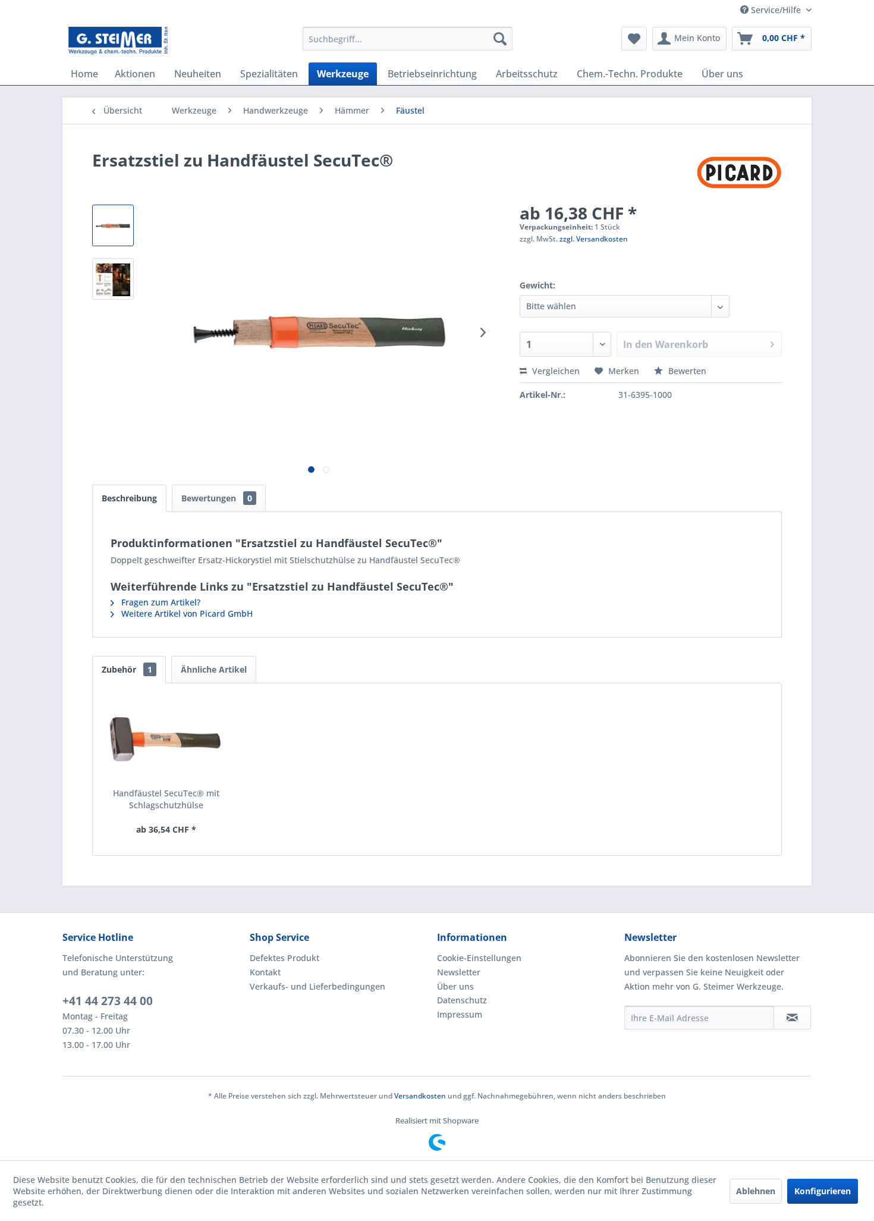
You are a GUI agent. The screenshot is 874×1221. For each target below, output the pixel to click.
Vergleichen (555, 370)
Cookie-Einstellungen (479, 957)
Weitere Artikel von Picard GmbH (186, 613)
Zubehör (127, 669)
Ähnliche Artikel (214, 669)
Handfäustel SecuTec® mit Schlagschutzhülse (166, 799)
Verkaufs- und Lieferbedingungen (317, 986)
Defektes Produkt (284, 957)
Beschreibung (129, 498)
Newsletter (458, 972)
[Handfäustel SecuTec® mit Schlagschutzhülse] (166, 739)
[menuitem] (408, 39)
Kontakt (265, 972)
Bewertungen (216, 498)
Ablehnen (755, 1191)
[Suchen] (500, 39)
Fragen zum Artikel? (159, 602)
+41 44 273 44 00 (107, 1001)
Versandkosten (420, 1096)
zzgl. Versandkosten (593, 239)
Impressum (459, 1014)
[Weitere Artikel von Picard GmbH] (739, 172)
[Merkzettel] (634, 39)
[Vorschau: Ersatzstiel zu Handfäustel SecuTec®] (113, 225)
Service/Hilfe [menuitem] (776, 9)
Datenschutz (462, 1000)
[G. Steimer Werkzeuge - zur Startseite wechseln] (118, 42)
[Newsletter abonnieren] (792, 1017)
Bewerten (686, 370)
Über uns (455, 986)
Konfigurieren (822, 1191)
